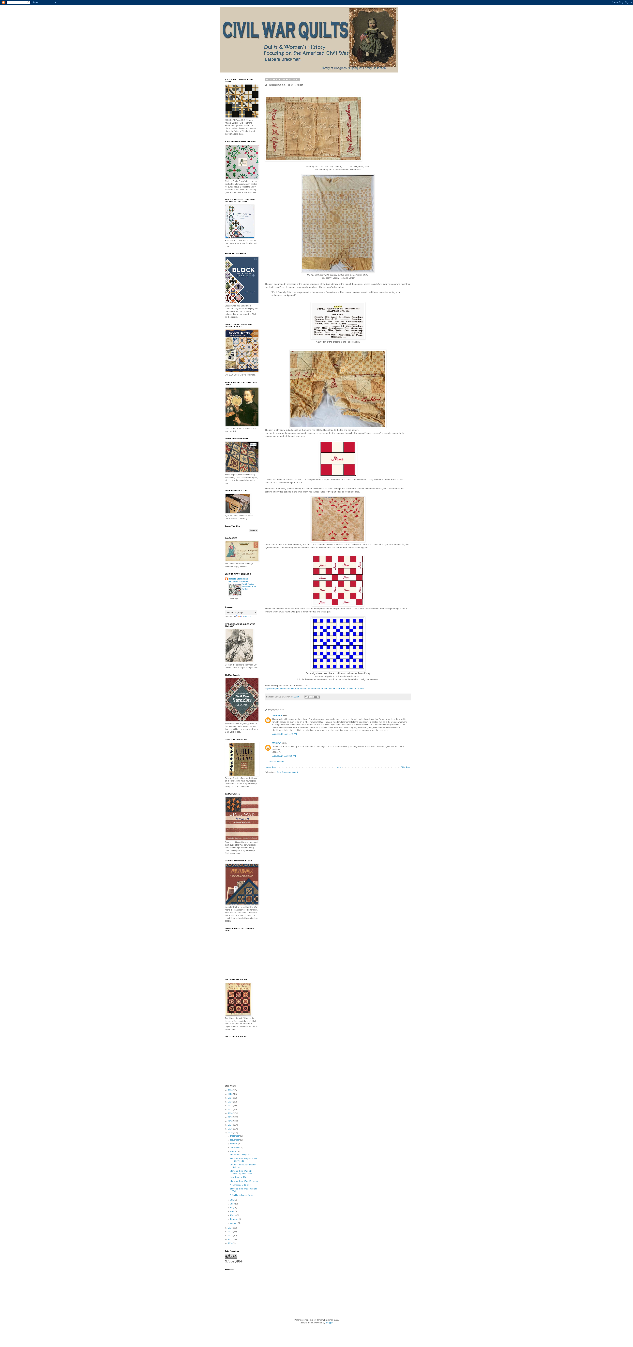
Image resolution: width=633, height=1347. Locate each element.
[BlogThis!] (309, 697)
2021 (230, 1109)
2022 (230, 1105)
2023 (230, 1102)
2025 (230, 1094)
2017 (230, 1125)
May (232, 1207)
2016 (230, 1129)
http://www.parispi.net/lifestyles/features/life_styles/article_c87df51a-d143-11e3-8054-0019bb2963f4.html (314, 688)
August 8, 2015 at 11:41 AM (284, 734)
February (234, 1219)
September (235, 1147)
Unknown (276, 743)
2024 (230, 1098)
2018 (230, 1121)
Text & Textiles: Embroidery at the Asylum (249, 586)
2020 (230, 1113)
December (235, 1136)
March (233, 1215)
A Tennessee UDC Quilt (240, 1185)
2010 (230, 1243)
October (234, 1144)
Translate (247, 617)
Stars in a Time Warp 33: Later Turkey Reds (243, 1160)
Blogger (329, 1323)
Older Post (405, 767)
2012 (230, 1235)
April (232, 1211)
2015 (230, 1132)
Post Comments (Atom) (287, 772)
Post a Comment (276, 762)
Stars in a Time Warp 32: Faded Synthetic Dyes (241, 1172)
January (234, 1223)
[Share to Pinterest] (318, 697)
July (232, 1200)
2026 (230, 1090)
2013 (230, 1232)
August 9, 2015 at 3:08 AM (284, 756)
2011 (230, 1239)
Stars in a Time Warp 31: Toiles (244, 1181)
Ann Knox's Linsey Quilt (240, 1155)
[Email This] (306, 697)
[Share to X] (312, 697)
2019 (230, 1117)
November (235, 1140)
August (233, 1151)
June (232, 1204)
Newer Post (271, 767)
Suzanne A (277, 715)
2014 (230, 1228)
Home (338, 767)
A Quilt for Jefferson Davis (241, 1195)
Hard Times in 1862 (239, 1177)
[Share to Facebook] (315, 697)
